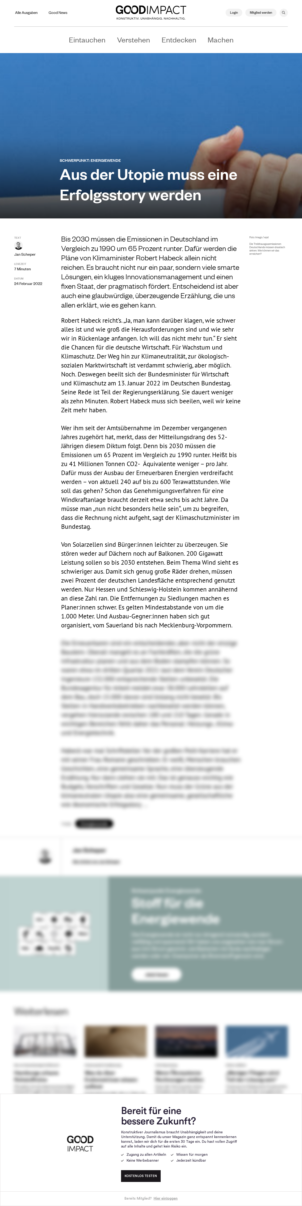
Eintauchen (87, 39)
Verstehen (133, 39)
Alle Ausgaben (26, 12)
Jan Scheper (25, 254)
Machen (221, 39)
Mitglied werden (261, 12)
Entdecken (179, 39)
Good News (58, 12)
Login (234, 12)
